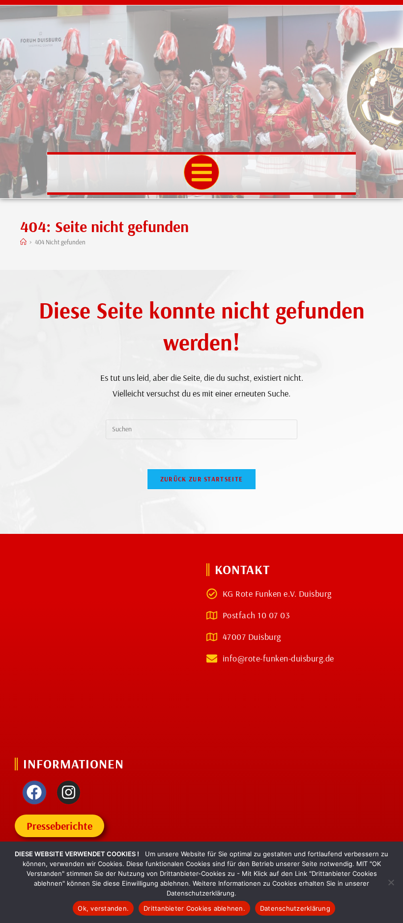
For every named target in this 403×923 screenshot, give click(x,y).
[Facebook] (34, 792)
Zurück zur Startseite (201, 479)
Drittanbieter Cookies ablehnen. (194, 908)
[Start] (23, 242)
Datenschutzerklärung (295, 908)
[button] (202, 172)
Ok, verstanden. (103, 908)
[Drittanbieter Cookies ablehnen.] (391, 882)
